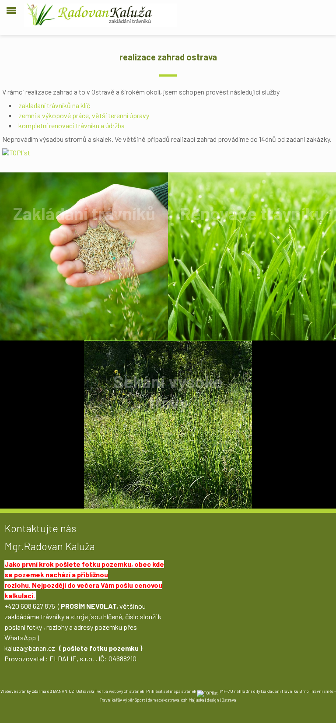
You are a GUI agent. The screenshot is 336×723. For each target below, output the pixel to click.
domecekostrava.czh (167, 699)
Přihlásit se (157, 691)
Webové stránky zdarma (23, 691)
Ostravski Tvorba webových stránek (110, 691)
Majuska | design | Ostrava (212, 699)
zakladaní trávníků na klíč (54, 105)
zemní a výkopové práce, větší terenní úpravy (83, 115)
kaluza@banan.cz (29, 648)
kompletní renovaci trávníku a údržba (71, 125)
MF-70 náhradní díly (240, 691)
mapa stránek (183, 691)
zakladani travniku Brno (285, 691)
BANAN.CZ (63, 691)
